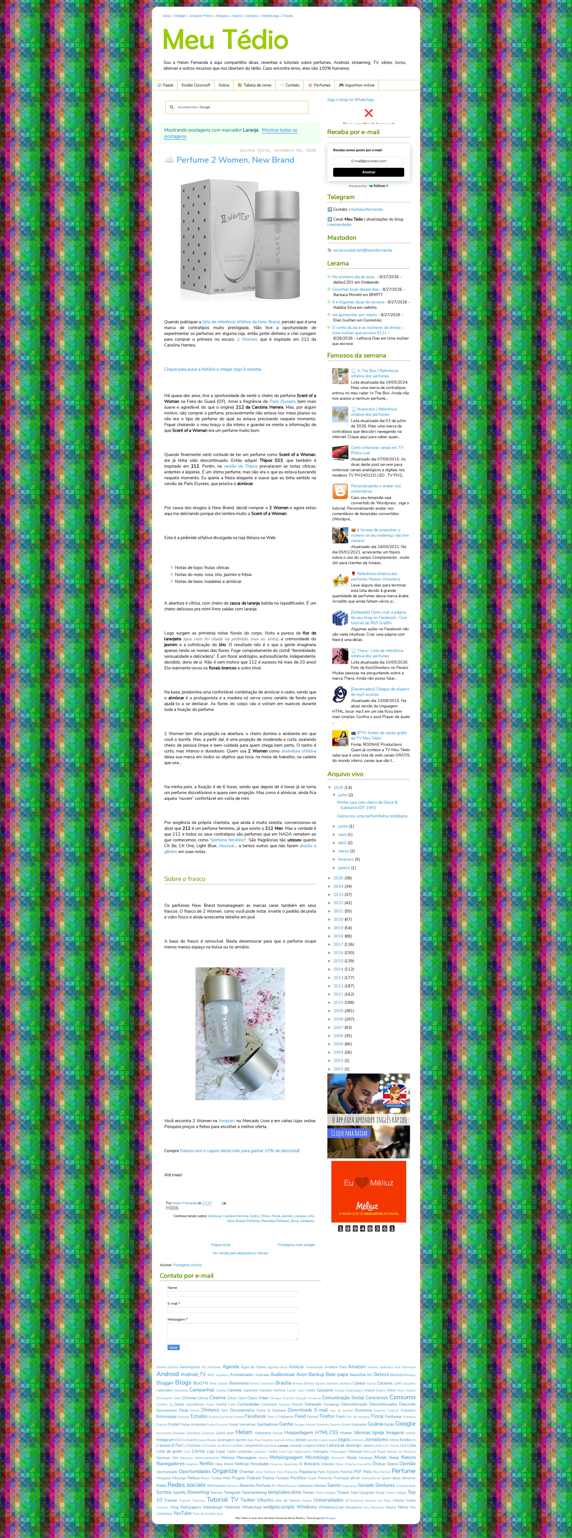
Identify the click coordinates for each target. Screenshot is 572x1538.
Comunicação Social (343, 1398)
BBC (370, 1375)
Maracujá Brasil (374, 1452)
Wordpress (353, 1507)
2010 (339, 1002)
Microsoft (338, 1458)
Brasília (283, 1383)
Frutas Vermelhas (242, 1424)
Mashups (163, 1457)
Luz (290, 1451)
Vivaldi (410, 1500)
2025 (339, 878)
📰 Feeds (165, 85)
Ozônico (269, 1472)
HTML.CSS (326, 1432)
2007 (339, 1027)
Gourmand (163, 1433)
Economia (363, 1410)
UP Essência (354, 1500)
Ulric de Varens (287, 1500)
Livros (198, 1451)
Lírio (310, 1216)
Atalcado (262, 1374)
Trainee (170, 1500)
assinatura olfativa (298, 751)
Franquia (409, 1417)
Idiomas (362, 1432)
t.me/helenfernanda (366, 209)
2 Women (247, 339)
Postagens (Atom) (187, 1265)
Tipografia (366, 1492)
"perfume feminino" (228, 840)
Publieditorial (371, 1478)
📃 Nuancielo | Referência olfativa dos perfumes (374, 411)
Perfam (386, 1472)
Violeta (398, 1500)
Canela (221, 1390)
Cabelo (359, 1383)
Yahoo (402, 1507)
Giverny (335, 1424)
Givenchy (322, 1424)
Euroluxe (226, 1417)
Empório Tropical (386, 1410)
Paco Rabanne (287, 1472)
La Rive (237, 1445)
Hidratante (263, 1433)
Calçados (409, 1383)
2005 (339, 1044)
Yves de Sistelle (204, 1514)
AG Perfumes (211, 1367)
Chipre (380, 1390)
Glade (346, 1424)
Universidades (328, 1500)
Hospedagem (298, 1432)
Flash (340, 1416)
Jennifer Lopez (317, 1440)
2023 (339, 894)
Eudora (214, 1417)
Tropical (184, 1500)
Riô (274, 1486)
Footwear (393, 1416)
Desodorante (166, 1410)
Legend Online (314, 1445)
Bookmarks (239, 1383)
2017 (339, 944)
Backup (316, 1374)
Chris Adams (406, 1390)
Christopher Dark (168, 1398)
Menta (263, 1458)
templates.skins (284, 1492)
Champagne (354, 1390)
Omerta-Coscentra (358, 1464)
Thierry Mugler (325, 1493)
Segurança (349, 1486)
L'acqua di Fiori (169, 1445)
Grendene (194, 1433)
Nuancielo (291, 1464)
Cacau (371, 1383)
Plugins (238, 1478)
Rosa (295, 1221)
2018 (339, 936)
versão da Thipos (241, 466)
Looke (273, 1451)
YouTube (182, 1513)
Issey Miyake (208, 1440)
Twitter (247, 1500)
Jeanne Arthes (284, 1440)
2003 (339, 1060)
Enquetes (408, 1410)
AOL (211, 1374)
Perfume (253, 1221)
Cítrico (265, 1216)
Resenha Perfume (275, 1221)
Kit (414, 1440)
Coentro (288, 1398)
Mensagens (247, 1457)
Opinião (408, 1463)
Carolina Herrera (235, 1216)
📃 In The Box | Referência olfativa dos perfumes (374, 373)
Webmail (232, 1507)
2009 (339, 1010)
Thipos (343, 1492)
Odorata (327, 1464)
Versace (370, 1500)
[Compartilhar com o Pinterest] (176, 1208)
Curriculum (269, 1404)
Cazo (301, 1390)
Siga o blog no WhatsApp (350, 99)
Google (405, 1423)
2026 (339, 787)
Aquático (222, 1375)
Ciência (203, 1398)
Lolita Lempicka (239, 1451)
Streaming (198, 1492)
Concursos (377, 1398)
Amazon (226, 1121)
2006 (339, 1035)
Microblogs (317, 1457)
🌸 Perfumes (319, 85)
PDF (358, 1471)
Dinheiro (210, 1410)
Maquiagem (338, 1452)
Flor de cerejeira (358, 1417)
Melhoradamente (207, 1458)
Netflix (207, 1463)
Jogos (344, 1439)
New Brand (236, 1221)
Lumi (282, 1452)
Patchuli (347, 1471)
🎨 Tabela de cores (254, 85)
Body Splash (219, 1383)
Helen (244, 1432)
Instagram (165, 1439)
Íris (183, 1440)
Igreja (378, 1432)
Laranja (300, 1216)
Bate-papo (337, 1374)
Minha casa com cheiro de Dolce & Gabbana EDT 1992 (367, 805)
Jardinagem (226, 1439)
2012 (339, 986)
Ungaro (306, 1500)
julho (343, 795)
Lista (411, 1445)
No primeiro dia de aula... (354, 276)
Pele (367, 1471)
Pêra (376, 1472)
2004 (339, 1052)
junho (343, 826)
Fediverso (286, 1416)
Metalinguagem (286, 1457)
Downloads (300, 1410)
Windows (307, 1507)
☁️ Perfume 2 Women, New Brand (229, 160)
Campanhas (201, 1390)
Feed (300, 1416)
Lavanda (295, 1445)
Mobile (180, 15)
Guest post (225, 1433)
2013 (339, 977)
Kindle (405, 1439)
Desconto (407, 1404)
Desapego (331, 1404)
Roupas (291, 1486)
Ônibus (379, 1464)
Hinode (278, 1433)
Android (167, 1374)
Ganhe (286, 1424)
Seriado (366, 1485)
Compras (314, 1398)
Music (380, 1457)
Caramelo (250, 1390)
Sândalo (320, 1485)
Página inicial (220, 1244)
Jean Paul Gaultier (260, 1440)
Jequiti (332, 1440)
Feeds (288, 15)
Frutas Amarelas (193, 1424)
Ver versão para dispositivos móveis (240, 1253)
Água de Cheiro (253, 1367)
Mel (175, 1457)
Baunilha (358, 1374)
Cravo (210, 1404)
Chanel (369, 1390)
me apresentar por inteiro (354, 314)
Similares (307, 1221)
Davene (284, 1404)
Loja (210, 1451)
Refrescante (216, 1485)
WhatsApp (270, 15)
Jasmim (287, 1216)
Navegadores (170, 1463)
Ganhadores (267, 1424)
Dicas (183, 1410)
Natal (394, 1457)
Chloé (391, 1390)
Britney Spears (315, 1383)
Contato (252, 15)
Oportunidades (195, 1471)
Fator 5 (272, 1417)
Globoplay (359, 1424)
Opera (392, 1464)
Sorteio (164, 1492)
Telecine (216, 1492)
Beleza (381, 1374)
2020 (339, 919)
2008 (339, 1019)
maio (343, 834)
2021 (339, 911)
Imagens (395, 1432)
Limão (378, 1445)
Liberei (367, 1445)
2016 (339, 952)
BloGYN (200, 1383)
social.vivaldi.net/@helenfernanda (362, 250)
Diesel (194, 1410)
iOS (178, 1439)
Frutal (173, 1424)
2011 (339, 994)
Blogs (183, 1382)
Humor (346, 1432)
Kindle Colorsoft (196, 85)
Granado (179, 1433)
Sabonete (305, 1485)
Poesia (268, 1478)
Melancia (186, 1458)
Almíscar (214, 1216)
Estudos (199, 1416)
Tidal (354, 1492)
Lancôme (270, 1445)
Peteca (193, 1478)
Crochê (221, 1404)
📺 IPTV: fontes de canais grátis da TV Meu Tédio (379, 735)
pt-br (355, 1478)
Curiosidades (248, 1404)
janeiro (344, 867)
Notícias (242, 1464)
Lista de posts (169, 1451)
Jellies (300, 1439)
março (344, 851)
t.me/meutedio (339, 224)
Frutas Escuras (217, 1424)
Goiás (389, 1424)
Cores (179, 1404)
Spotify (179, 1492)
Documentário (242, 1410)
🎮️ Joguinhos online (356, 85)
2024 (339, 886)
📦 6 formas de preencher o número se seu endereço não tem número (380, 535)
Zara (220, 1514)
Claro (242, 1398)
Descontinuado (354, 1404)
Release (233, 1486)
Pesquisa (163, 1478)
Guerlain (208, 1433)
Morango (365, 1457)
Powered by (358, 186)
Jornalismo (377, 1439)
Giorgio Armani (304, 1424)
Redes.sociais (187, 1485)
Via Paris (384, 1500)
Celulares (325, 1390)
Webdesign (213, 1507)
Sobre (237, 15)
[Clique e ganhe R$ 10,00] (368, 1221)
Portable (282, 1478)
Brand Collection (262, 1383)
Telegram (232, 1492)
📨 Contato (289, 85)
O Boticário (309, 1464)
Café (397, 1383)
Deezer (297, 1404)
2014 (339, 969)
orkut (259, 1472)
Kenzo (394, 1439)
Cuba (232, 1404)
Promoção (341, 1478)
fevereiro (346, 859)
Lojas (220, 1451)
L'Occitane (193, 1445)
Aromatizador (242, 1374)
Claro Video (258, 1398)
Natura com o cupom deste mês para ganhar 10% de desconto (239, 1151)
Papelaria (307, 1471)
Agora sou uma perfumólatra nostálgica (372, 816)
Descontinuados (383, 1404)
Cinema (217, 1398)
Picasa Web (220, 1478)
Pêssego (179, 1478)
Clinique (275, 1398)
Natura (408, 1457)
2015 (339, 961)
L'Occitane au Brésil (216, 1445)
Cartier (291, 1390)
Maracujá (355, 1451)
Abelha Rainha (167, 1367)
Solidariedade (406, 1486)
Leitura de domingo (344, 1445)
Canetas (235, 1390)
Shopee (222, 15)
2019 (339, 928)
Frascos (161, 1424)
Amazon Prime (200, 15)
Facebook (255, 1416)
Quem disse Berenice (399, 1478)
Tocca (379, 1492)
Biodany (410, 1375)
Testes (308, 1492)
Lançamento (253, 1445)
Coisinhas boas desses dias (355, 289)
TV (234, 1499)
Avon (301, 1374)
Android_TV (193, 1374)
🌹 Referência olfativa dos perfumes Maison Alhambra (375, 576)
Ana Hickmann (405, 1367)
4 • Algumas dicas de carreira (358, 302)
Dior (224, 1410)
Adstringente (189, 1367)
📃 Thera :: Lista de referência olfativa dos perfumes (377, 653)
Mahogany (321, 1451)
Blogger (165, 1383)
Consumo (402, 1397)
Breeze (298, 1383)
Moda (352, 1457)
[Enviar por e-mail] (168, 1208)
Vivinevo (162, 1507)
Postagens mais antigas (296, 1244)
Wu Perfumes (374, 1507)
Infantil (411, 1433)
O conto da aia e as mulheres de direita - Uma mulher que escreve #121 (367, 330)
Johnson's (358, 1440)
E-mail (321, 1410)
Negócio (192, 1464)
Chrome (189, 1398)
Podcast (254, 1478)
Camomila (181, 1390)
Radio (161, 1485)
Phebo (205, 1478)
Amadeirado (314, 1367)
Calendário (164, 1390)
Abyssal (226, 846)
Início (167, 15)
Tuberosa (198, 1500)
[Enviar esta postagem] (223, 1203)
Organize (225, 1471)
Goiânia (375, 1424)
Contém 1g (164, 1404)
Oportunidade (167, 1471)
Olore (339, 1464)
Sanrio (334, 1485)
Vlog (174, 1507)
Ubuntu (265, 1500)
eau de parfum (341, 1410)
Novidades (259, 1464)
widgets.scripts (279, 1507)
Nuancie (276, 1464)
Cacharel (385, 1383)
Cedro (254, 1216)
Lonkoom (260, 1452)
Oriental (247, 1471)
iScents (192, 1439)
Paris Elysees (282, 401)
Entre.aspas (166, 1416)
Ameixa (372, 1367)
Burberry (333, 1383)
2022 (339, 903)
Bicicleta (396, 1374)
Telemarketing (254, 1492)
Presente (325, 1478)
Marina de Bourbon (401, 1452)
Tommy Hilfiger (395, 1493)
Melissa (227, 1457)
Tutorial (217, 1499)
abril (343, 842)
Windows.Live (331, 1507)
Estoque (183, 1417)
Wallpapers (190, 1507)
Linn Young (391, 1445)
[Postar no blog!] (172, 1208)
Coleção (301, 1398)
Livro (187, 1452)
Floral (275, 1216)
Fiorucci (312, 1416)
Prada (312, 1478)
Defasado (313, 1404)
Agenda (231, 1367)
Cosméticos (195, 1404)
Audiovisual (282, 1374)
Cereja (339, 1390)
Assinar (368, 172)
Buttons (346, 1383)
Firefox (327, 1416)
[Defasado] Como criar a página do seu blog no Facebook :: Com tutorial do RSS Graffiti (379, 617)
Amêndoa (386, 1367)
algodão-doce (277, 1367)
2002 (339, 1069)
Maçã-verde (302, 1452)
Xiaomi (391, 1507)
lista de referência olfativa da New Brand (241, 322)
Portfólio (298, 1478)
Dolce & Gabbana (271, 1410)
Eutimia (239, 1417)
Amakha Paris (336, 1367)
